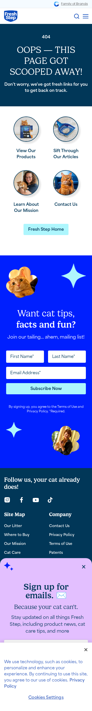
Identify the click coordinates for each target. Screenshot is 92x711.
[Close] (85, 649)
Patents (56, 552)
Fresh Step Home (46, 229)
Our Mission (15, 544)
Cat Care (12, 552)
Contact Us (59, 526)
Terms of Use (67, 407)
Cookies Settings (46, 697)
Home (14, 29)
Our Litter (13, 526)
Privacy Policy (37, 411)
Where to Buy (16, 535)
